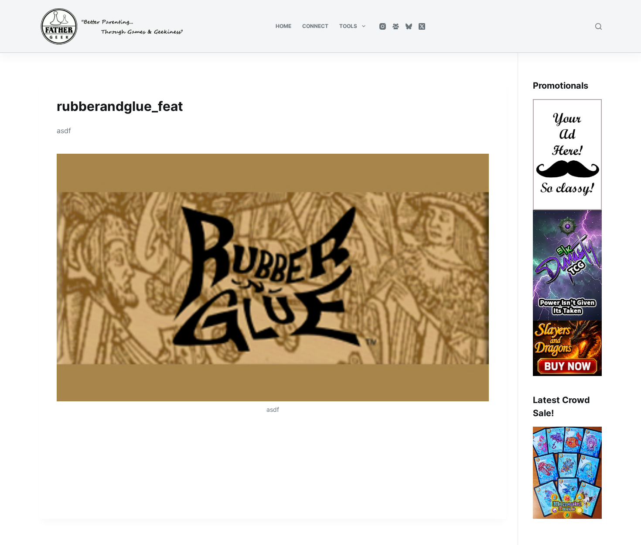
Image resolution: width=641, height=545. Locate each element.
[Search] (598, 26)
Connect (315, 26)
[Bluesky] (409, 26)
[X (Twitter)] (422, 26)
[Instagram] (382, 26)
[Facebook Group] (395, 26)
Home (283, 26)
